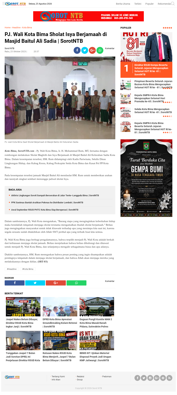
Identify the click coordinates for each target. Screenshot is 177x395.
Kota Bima (27, 27)
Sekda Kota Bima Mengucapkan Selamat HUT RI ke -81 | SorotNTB (153, 111)
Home (7, 27)
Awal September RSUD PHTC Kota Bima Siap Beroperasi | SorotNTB (44, 209)
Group (80, 379)
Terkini (137, 3)
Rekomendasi (165, 3)
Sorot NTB (97, 388)
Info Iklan (56, 379)
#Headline (11, 269)
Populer (149, 3)
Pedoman (106, 376)
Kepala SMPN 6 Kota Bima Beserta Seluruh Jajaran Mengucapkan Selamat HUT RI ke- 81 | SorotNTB (153, 128)
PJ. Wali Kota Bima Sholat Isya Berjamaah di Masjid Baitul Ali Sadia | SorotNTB (56, 37)
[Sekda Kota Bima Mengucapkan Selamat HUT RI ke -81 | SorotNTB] (125, 113)
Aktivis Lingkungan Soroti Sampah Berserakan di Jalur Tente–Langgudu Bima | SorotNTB (55, 195)
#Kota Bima (27, 269)
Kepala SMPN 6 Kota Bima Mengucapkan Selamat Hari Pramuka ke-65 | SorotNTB (149, 98)
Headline (16, 27)
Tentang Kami (58, 376)
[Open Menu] (4, 4)
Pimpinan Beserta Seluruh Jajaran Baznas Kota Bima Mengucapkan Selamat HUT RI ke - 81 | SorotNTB (153, 84)
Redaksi (80, 376)
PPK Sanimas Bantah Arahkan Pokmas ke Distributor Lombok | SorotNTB (47, 202)
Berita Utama (123, 3)
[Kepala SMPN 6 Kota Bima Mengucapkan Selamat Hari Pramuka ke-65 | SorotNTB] (125, 99)
